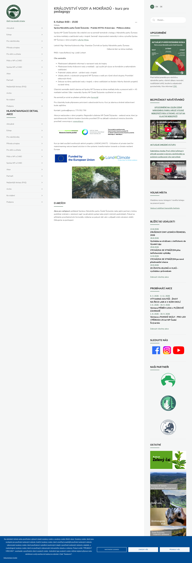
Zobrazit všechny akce (159, 277)
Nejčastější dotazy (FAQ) (16, 86)
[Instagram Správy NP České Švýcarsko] (167, 353)
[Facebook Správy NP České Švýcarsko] (156, 353)
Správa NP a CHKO (14, 67)
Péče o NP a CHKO (14, 60)
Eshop (9, 34)
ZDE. (175, 86)
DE (161, 7)
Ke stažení (10, 99)
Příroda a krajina (13, 47)
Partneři (9, 80)
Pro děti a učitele (13, 54)
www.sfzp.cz (78, 121)
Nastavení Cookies (112, 549)
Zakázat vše (143, 549)
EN (157, 7)
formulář (94, 97)
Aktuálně (10, 28)
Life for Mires (83, 40)
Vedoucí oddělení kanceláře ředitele (165, 208)
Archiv (9, 93)
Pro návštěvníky (13, 41)
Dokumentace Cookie (10, 558)
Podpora (10, 106)
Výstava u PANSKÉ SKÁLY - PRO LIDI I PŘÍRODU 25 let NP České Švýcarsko (168, 320)
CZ (152, 7)
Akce (8, 73)
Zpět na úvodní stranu (15, 21)
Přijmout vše (175, 549)
